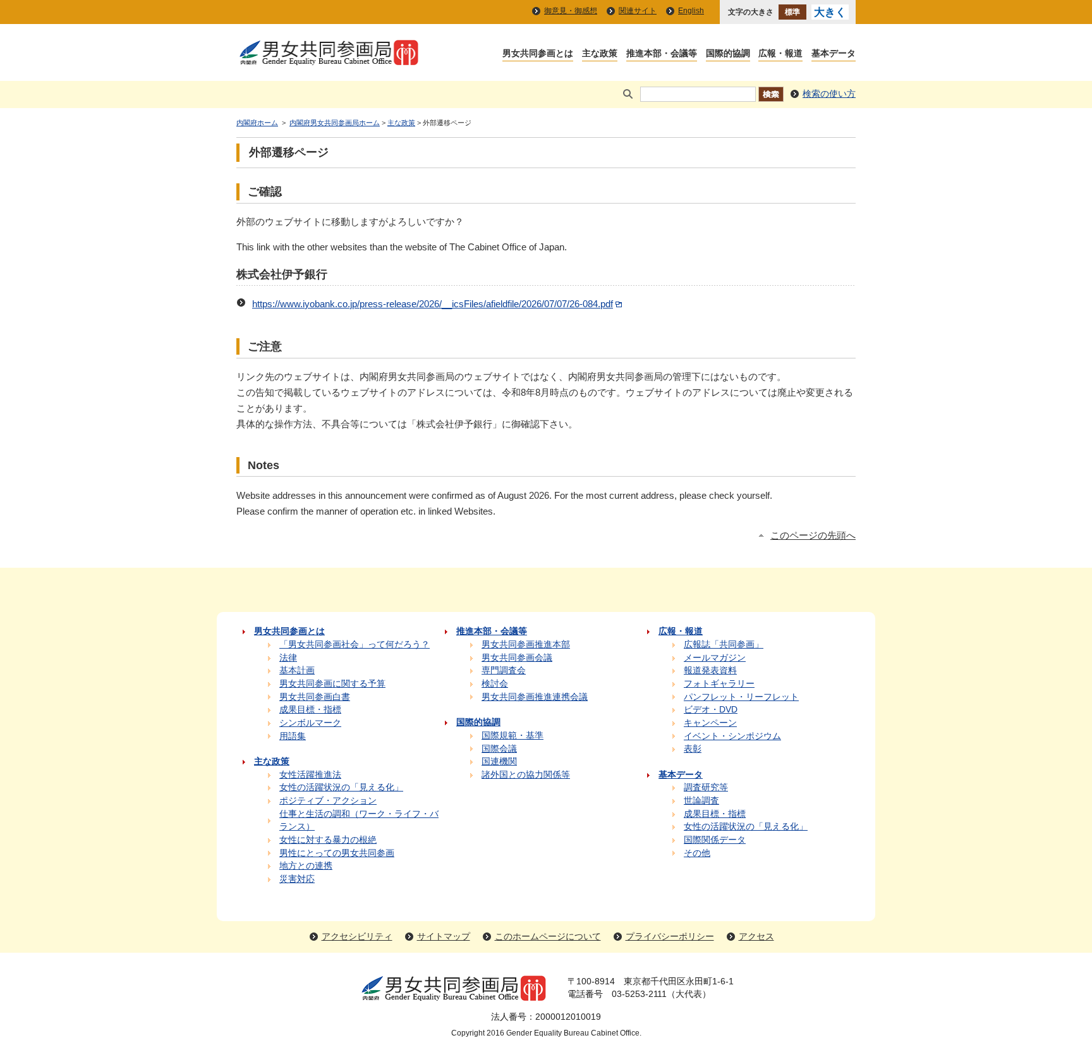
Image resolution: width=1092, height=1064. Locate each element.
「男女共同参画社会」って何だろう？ (354, 644)
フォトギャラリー (719, 683)
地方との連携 (305, 866)
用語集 (292, 736)
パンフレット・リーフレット (741, 697)
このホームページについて (548, 936)
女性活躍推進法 (310, 775)
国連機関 (499, 761)
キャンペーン (710, 723)
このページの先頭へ (813, 535)
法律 (288, 658)
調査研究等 (706, 787)
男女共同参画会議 (517, 658)
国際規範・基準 (512, 735)
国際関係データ (715, 840)
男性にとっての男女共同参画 (336, 853)
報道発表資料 (710, 670)
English (691, 10)
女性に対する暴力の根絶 (328, 840)
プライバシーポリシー (670, 936)
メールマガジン (715, 658)
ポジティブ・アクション (328, 800)
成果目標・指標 (310, 709)
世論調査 (701, 800)
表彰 (692, 749)
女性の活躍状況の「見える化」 (341, 787)
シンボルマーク (310, 723)
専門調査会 (504, 670)
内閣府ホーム (257, 122)
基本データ (833, 54)
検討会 (495, 683)
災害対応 (297, 879)
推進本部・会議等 (661, 54)
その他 (697, 853)
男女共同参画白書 (314, 697)
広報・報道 (780, 54)
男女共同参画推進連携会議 (535, 697)
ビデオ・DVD (710, 709)
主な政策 (599, 54)
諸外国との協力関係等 (526, 775)
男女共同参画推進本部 (526, 644)
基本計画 (297, 670)
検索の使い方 (829, 94)
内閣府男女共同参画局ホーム (334, 122)
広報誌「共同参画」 (723, 644)
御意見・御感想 (570, 10)
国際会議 (499, 749)
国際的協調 (728, 54)
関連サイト (638, 10)
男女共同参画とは (537, 54)
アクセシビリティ (357, 936)
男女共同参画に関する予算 (332, 683)
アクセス (756, 936)
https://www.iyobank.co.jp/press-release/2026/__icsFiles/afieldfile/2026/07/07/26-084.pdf (432, 304)
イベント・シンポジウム (732, 736)
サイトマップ (443, 936)
